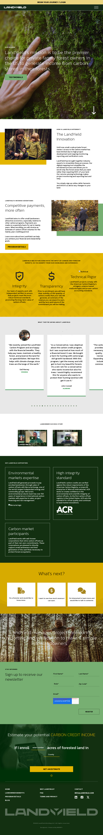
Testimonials (16, 77)
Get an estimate (51, 769)
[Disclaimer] (51, 775)
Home (7, 789)
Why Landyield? (47, 789)
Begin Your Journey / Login (51, 2)
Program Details (17, 246)
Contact (79, 789)
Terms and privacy (48, 796)
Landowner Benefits (14, 793)
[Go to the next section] (94, 110)
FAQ (41, 793)
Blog (7, 800)
